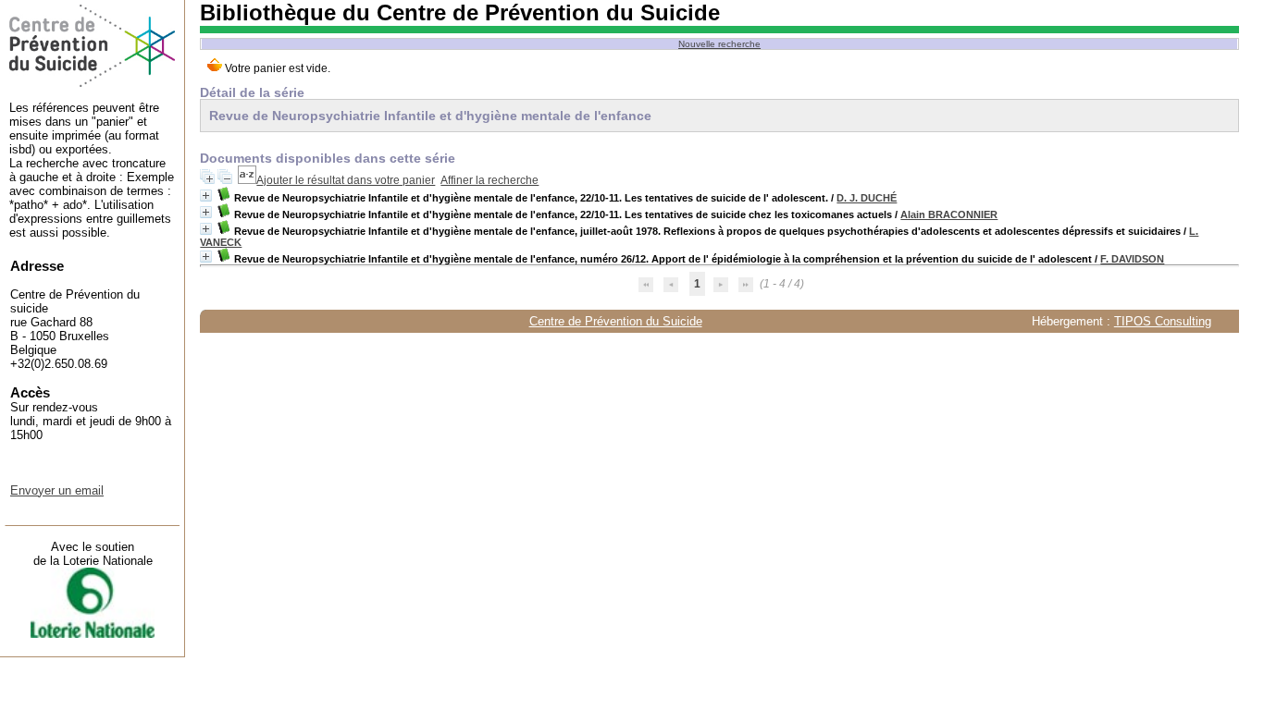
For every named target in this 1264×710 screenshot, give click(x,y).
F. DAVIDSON (1132, 258)
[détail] (206, 196)
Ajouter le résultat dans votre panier (345, 180)
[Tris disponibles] (247, 180)
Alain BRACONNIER (949, 214)
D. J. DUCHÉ (866, 197)
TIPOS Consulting (1162, 321)
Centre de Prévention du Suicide (615, 321)
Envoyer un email (57, 490)
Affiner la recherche (489, 180)
